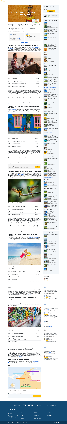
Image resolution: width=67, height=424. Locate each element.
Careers (35, 413)
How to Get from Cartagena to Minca (51, 265)
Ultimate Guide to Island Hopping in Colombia (52, 140)
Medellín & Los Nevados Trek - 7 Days (52, 37)
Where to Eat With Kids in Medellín (52, 59)
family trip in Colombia (13, 109)
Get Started (38, 166)
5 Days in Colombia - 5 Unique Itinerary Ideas (51, 72)
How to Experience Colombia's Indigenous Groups (51, 147)
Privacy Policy (25, 422)
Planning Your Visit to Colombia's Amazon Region (52, 162)
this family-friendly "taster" (27, 300)
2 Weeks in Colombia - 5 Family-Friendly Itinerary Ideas (51, 52)
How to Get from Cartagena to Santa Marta (52, 268)
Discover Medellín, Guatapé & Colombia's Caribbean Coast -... (51, 211)
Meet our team (36, 410)
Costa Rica (22, 418)
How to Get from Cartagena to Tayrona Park (51, 249)
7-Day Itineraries (15, 3)
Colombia (9, 3)
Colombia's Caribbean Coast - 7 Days (52, 90)
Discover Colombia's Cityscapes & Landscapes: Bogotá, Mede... (52, 223)
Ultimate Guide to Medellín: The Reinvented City (51, 166)
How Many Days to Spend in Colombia (51, 68)
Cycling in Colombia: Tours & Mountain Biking (51, 151)
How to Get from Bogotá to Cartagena (51, 261)
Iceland (22, 413)
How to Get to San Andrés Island (52, 241)
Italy (21, 412)
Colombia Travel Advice (47, 154)
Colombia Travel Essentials (48, 132)
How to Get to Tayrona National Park (52, 257)
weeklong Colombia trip (21, 174)
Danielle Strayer (14, 393)
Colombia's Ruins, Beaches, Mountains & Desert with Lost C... (52, 219)
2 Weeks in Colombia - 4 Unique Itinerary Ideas (51, 84)
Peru (22, 415)
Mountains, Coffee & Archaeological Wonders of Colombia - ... (52, 226)
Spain (22, 416)
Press (35, 416)
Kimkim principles (36, 415)
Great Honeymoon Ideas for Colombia (51, 144)
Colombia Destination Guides (48, 177)
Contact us (35, 412)
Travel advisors (36, 419)
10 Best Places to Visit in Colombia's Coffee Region (52, 194)
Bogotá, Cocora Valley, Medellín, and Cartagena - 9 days (52, 95)
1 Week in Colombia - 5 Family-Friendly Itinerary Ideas (51, 49)
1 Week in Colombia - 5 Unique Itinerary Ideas (51, 76)
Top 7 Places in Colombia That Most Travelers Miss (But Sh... (52, 129)
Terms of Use (20, 422)
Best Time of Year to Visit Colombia (52, 113)
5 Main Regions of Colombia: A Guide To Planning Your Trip (52, 121)
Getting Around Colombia (47, 272)
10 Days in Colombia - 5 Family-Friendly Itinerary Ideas (51, 45)
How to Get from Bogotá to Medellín (52, 234)
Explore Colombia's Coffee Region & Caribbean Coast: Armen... (52, 215)
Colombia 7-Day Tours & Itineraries (49, 41)
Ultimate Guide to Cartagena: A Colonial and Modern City (51, 174)
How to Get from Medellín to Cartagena (51, 246)
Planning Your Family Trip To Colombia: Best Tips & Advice (51, 56)
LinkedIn (11, 413)
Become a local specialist (37, 418)
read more (18, 38)
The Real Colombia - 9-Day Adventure (51, 99)
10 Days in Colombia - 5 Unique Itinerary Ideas (51, 80)
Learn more (32, 163)
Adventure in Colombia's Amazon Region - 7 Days (52, 30)
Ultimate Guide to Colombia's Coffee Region (52, 170)
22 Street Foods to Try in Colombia (52, 205)
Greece (22, 410)
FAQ (47, 410)
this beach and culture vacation (33, 237)
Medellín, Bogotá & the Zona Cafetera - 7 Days (51, 34)
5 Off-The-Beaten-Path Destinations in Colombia (50, 125)
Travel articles (49, 412)
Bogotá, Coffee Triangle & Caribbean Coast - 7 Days (52, 26)
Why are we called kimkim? (51, 413)
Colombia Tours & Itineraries (48, 109)
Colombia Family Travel (47, 63)
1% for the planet (49, 415)
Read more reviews (24, 42)
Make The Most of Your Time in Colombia (50, 87)
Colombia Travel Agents (50, 184)
